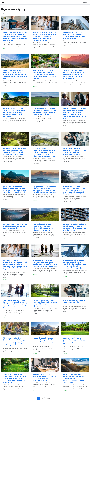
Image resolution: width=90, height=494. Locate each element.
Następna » (49, 398)
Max (3, 2)
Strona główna (85, 2)
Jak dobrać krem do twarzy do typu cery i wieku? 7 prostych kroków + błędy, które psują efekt (15, 226)
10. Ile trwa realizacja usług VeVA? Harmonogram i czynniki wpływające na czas (74, 302)
